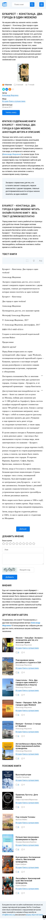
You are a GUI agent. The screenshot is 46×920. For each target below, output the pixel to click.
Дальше (23, 529)
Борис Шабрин (21, 864)
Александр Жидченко (10, 95)
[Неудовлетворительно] (4, 543)
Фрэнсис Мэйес (21, 819)
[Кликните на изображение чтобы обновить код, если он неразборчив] (9, 569)
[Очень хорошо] (24, 543)
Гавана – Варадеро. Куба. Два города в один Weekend (28, 703)
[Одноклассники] (9, 89)
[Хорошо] (17, 543)
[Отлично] (30, 543)
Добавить (10, 577)
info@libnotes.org (8, 915)
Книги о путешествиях (17, 101)
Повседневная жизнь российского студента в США (28, 661)
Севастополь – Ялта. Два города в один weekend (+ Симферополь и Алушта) (27, 682)
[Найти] (32, 4)
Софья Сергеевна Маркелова (27, 799)
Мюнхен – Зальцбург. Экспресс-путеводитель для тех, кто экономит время (29, 640)
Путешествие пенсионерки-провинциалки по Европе (27, 838)
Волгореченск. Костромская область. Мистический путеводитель (28, 859)
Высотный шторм (23, 775)
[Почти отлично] (27, 543)
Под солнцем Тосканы (25, 817)
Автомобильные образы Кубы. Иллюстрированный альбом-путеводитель (29, 746)
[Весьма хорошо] (20, 543)
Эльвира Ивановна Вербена (26, 842)
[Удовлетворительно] (10, 543)
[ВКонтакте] (6, 89)
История (5, 101)
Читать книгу (11, 112)
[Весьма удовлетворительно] (14, 543)
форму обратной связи (34, 915)
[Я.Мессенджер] (3, 89)
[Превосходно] (34, 543)
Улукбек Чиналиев (22, 777)
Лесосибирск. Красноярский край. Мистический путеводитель (28, 880)
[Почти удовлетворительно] (7, 543)
